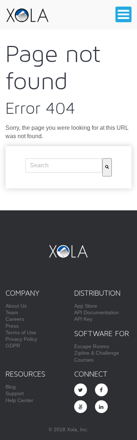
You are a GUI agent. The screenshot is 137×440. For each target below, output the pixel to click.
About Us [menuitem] (16, 306)
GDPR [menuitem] (12, 346)
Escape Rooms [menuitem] (91, 346)
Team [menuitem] (11, 312)
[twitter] (80, 389)
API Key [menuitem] (83, 319)
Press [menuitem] (12, 326)
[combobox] (63, 165)
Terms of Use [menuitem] (20, 332)
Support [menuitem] (14, 393)
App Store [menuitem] (85, 306)
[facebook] (101, 389)
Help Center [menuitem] (19, 400)
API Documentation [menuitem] (96, 312)
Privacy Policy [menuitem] (21, 339)
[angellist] (80, 406)
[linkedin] (101, 406)
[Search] (107, 167)
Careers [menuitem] (14, 319)
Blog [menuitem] (10, 387)
